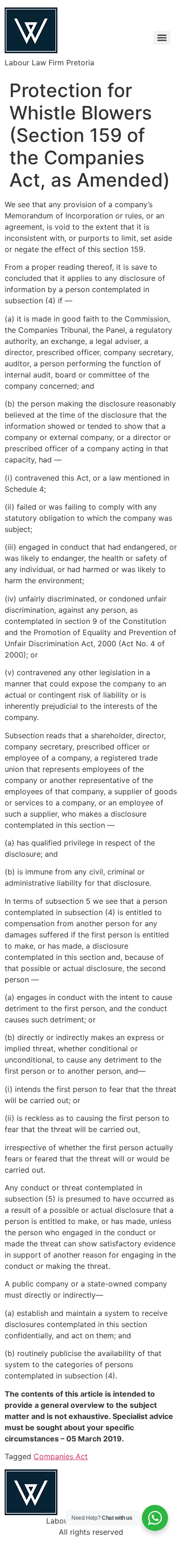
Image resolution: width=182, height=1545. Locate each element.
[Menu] (162, 38)
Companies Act (61, 1456)
